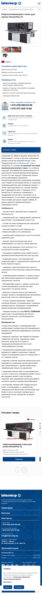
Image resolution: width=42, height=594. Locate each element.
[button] (24, 469)
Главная (4, 9)
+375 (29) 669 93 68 (21, 105)
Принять (8, 587)
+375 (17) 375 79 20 (10, 530)
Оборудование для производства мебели (21, 9)
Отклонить (19, 587)
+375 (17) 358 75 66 (21, 108)
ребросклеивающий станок (24, 163)
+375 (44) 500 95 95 (10, 524)
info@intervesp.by (9, 536)
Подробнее (19, 459)
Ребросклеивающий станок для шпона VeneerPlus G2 (17, 445)
